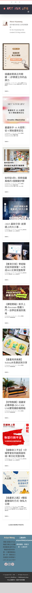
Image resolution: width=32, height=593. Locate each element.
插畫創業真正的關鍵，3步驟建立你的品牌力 (16, 77)
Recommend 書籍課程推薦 (19, 295)
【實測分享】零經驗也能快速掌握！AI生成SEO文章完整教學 (15, 267)
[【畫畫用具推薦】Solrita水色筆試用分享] (16, 342)
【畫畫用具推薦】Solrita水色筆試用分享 (12, 338)
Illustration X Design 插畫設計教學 (15, 84)
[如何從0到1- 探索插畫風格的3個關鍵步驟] (16, 160)
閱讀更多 (6, 91)
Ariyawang (8, 82)
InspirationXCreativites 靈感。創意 (16, 116)
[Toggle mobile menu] (28, 12)
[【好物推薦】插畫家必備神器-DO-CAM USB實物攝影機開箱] (16, 388)
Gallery (19, 105)
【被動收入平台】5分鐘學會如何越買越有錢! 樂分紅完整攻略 (16, 453)
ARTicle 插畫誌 (8, 57)
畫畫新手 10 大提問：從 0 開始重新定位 (12, 105)
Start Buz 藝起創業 (17, 208)
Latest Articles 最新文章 (19, 487)
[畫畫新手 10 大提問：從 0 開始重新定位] (16, 110)
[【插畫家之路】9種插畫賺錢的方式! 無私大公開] (16, 482)
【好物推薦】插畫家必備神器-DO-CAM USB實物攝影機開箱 (15, 405)
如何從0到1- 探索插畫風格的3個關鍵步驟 (12, 155)
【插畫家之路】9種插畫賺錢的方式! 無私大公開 (12, 476)
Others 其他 (23, 166)
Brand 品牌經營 (14, 57)
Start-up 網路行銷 (18, 60)
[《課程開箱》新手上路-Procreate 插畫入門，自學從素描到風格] (16, 292)
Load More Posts (16, 525)
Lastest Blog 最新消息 (9, 208)
